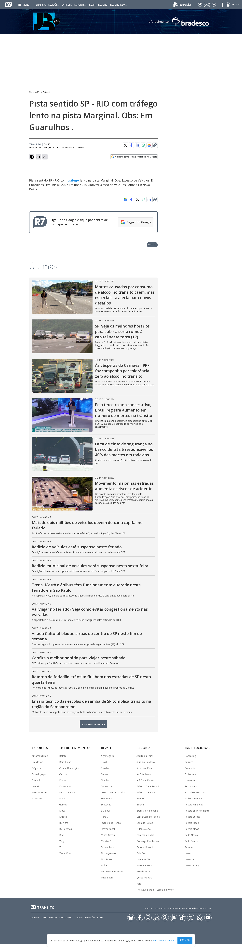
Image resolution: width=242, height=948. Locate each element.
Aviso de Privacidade (164, 940)
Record (103, 4)
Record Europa (193, 816)
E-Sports (36, 768)
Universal (189, 859)
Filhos (62, 798)
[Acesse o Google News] (149, 145)
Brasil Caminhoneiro (147, 810)
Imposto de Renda (111, 822)
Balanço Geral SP (145, 792)
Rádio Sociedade (193, 798)
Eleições (53, 4)
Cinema (63, 774)
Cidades (105, 780)
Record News (118, 4)
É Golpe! (105, 810)
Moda (62, 810)
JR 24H (91, 4)
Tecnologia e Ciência (112, 871)
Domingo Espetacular (148, 841)
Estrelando (65, 786)
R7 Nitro (63, 822)
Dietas (62, 780)
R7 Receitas (65, 828)
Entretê (66, 4)
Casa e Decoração (69, 768)
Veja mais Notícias (93, 724)
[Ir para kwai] (156, 917)
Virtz (61, 847)
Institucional (197, 747)
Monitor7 (106, 841)
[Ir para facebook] (200, 5)
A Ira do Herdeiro (145, 762)
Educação (106, 804)
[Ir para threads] (165, 917)
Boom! (140, 804)
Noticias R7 (34, 92)
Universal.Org (192, 865)
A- (45, 157)
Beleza (63, 755)
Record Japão (192, 822)
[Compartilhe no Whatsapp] (143, 145)
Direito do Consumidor (113, 792)
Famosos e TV (67, 792)
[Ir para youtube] (208, 917)
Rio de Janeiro (108, 853)
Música (63, 816)
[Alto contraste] (31, 156)
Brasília (41, 4)
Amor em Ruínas (145, 768)
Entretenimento (74, 747)
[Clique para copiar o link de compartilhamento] (155, 145)
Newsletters (191, 780)
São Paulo (106, 859)
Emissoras (190, 774)
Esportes (80, 4)
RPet (61, 835)
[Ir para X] (205, 5)
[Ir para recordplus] (173, 917)
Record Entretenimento (197, 810)
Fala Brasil (142, 853)
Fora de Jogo (39, 774)
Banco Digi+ (191, 755)
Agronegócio (108, 755)
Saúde (104, 865)
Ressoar (189, 847)
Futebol (36, 780)
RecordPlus (191, 786)
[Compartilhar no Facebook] (131, 145)
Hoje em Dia (143, 859)
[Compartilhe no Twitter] (125, 145)
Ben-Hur (140, 798)
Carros (104, 774)
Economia (106, 798)
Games (63, 804)
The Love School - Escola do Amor (155, 889)
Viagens (63, 841)
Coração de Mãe (145, 835)
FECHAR (185, 940)
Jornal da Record (145, 865)
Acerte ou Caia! (144, 755)
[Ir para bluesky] (130, 917)
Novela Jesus (143, 871)
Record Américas (194, 804)
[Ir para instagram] (209, 5)
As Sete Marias (144, 774)
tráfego (73, 180)
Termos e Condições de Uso (88, 917)
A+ (38, 157)
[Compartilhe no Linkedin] (137, 145)
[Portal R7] (8, 4)
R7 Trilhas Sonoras (195, 792)
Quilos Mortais (144, 877)
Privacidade (65, 917)
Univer (188, 853)
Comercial (190, 768)
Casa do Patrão (144, 822)
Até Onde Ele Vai (145, 780)
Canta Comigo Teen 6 (148, 816)
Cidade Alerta (143, 828)
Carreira (189, 762)
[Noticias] (121, 21)
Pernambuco (108, 847)
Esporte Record (144, 847)
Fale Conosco (49, 917)
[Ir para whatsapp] (199, 917)
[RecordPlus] (182, 4)
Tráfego (152, 244)
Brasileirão (37, 762)
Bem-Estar (65, 762)
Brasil (104, 762)
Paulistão (37, 798)
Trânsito (47, 92)
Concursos (106, 786)
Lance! (35, 786)
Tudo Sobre (107, 877)
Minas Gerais (108, 835)
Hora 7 (104, 816)
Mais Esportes (39, 792)
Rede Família (191, 841)
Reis (138, 883)
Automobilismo (40, 755)
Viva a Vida (65, 853)
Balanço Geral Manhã (148, 786)
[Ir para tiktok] (182, 917)
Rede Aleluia (191, 835)
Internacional (108, 828)
